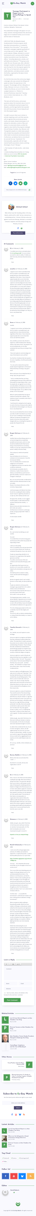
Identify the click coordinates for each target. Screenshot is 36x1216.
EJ (11, 248)
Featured (6, 1158)
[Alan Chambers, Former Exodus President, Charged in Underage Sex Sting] (5, 1038)
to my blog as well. (16, 253)
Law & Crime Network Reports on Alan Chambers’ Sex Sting (21, 1019)
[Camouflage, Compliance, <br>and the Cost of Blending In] (5, 1047)
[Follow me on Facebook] (18, 228)
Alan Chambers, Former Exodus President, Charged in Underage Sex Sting (22, 1037)
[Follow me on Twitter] (14, 228)
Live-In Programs (21, 172)
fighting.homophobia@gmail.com (17, 165)
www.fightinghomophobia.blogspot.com (18, 167)
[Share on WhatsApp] (25, 183)
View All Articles (18, 233)
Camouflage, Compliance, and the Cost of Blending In (18, 1046)
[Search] (32, 3)
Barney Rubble (15, 755)
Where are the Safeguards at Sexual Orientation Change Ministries (18, 1137)
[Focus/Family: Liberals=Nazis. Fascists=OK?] (18, 1065)
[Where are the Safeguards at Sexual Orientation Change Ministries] (4, 1138)
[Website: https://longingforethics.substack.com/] (21, 228)
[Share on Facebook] (10, 183)
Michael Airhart (22, 207)
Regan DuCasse (15, 433)
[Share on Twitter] (15, 183)
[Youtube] (16, 1114)
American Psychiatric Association (14, 156)
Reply (12, 262)
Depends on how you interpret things (19, 834)
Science (14, 1158)
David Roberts (14, 1190)
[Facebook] (12, 1114)
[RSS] (24, 1114)
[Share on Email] (20, 183)
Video (5, 1161)
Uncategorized (24, 1158)
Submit (18, 1107)
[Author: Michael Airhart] (11, 207)
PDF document (22, 154)
